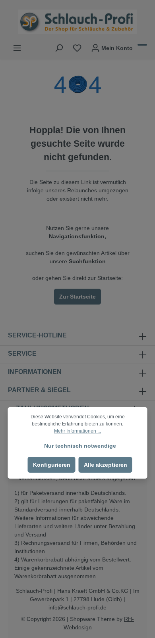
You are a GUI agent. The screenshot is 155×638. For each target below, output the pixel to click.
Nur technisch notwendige (80, 446)
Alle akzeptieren (105, 465)
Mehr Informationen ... (77, 431)
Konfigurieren (51, 465)
